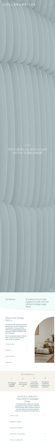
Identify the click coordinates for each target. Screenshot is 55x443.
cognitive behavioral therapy (19, 329)
